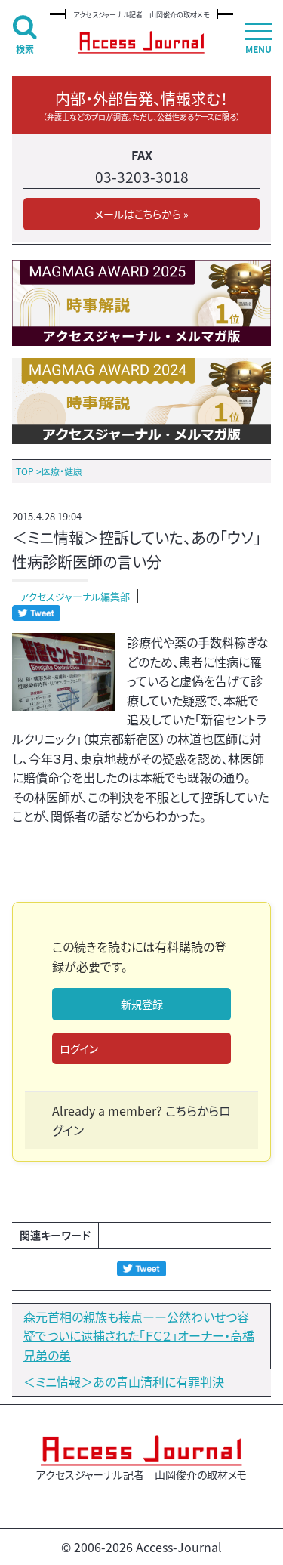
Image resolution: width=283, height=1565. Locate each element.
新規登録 (142, 1003)
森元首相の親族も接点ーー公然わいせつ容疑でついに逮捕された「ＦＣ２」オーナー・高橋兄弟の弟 (138, 1335)
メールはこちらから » (141, 213)
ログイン (79, 1048)
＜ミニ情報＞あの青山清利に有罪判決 (123, 1381)
